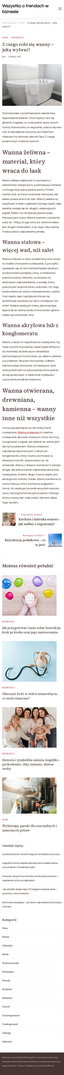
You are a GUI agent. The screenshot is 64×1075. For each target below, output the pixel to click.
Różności (18, 37)
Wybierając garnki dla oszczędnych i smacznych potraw (29, 828)
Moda (5, 954)
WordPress (48, 1066)
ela (4, 56)
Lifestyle (7, 945)
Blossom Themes (16, 1066)
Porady (6, 980)
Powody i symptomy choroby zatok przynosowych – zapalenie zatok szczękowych (30, 878)
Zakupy (6, 1032)
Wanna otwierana (28, 432)
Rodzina (7, 989)
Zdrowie (7, 1041)
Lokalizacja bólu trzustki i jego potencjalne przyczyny (31, 854)
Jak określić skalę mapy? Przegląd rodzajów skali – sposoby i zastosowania (29, 891)
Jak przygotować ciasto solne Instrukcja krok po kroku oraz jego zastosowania (31, 630)
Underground (10, 1024)
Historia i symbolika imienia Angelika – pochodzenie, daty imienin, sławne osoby (31, 764)
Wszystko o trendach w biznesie (25, 9)
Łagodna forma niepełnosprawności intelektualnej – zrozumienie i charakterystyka (30, 865)
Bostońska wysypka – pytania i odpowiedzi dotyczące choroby (32, 904)
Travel (6, 1006)
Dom (5, 37)
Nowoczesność (10, 963)
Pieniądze (8, 971)
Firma (5, 936)
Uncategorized (10, 1015)
